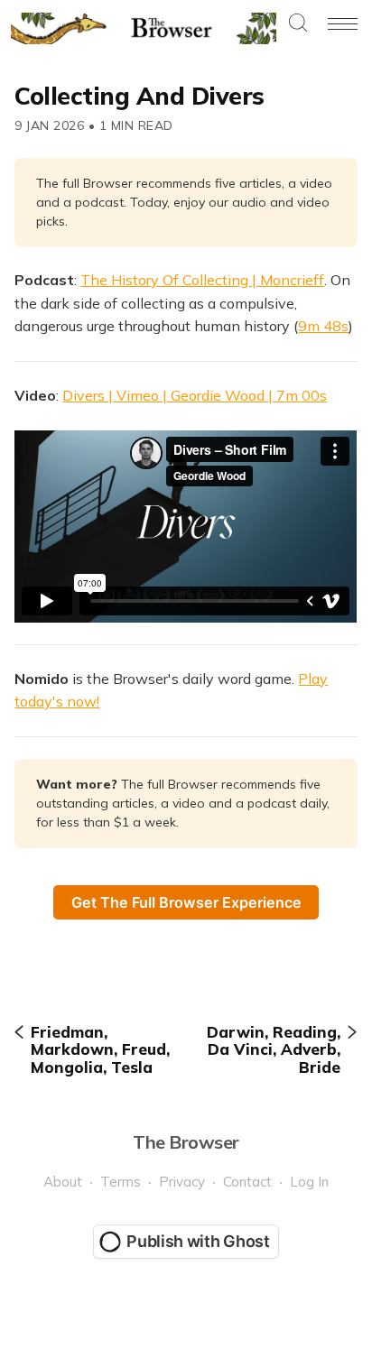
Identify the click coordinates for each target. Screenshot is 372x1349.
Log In (309, 1181)
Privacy (182, 1181)
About (62, 1181)
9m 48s (323, 326)
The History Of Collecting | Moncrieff (202, 280)
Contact (247, 1181)
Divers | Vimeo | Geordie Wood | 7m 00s (194, 395)
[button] (298, 24)
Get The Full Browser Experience (186, 902)
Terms (120, 1181)
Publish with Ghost (198, 1241)
